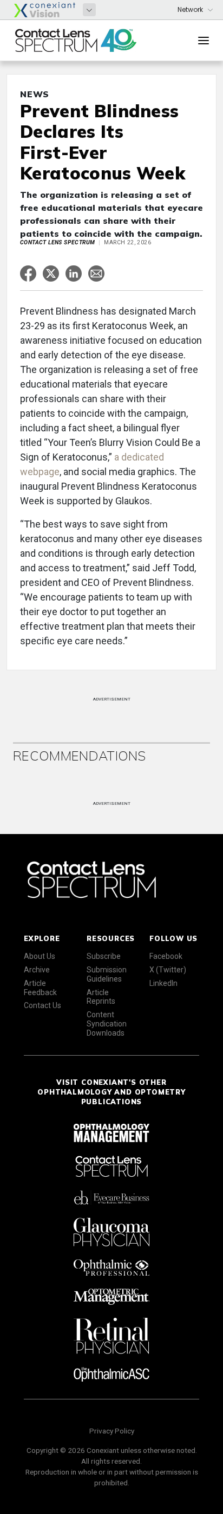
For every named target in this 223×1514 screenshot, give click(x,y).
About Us (39, 956)
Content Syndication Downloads (107, 1023)
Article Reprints (101, 997)
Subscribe (104, 956)
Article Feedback (40, 988)
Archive (37, 969)
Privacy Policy (111, 1430)
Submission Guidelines (107, 974)
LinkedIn (163, 983)
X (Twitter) (167, 969)
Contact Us (42, 1005)
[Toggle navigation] (203, 40)
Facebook (165, 956)
